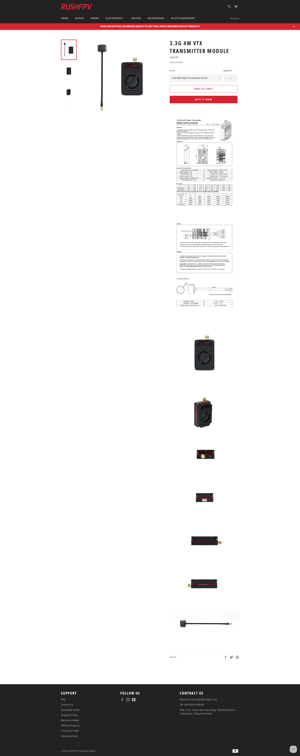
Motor (136, 18)
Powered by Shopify (86, 750)
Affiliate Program (70, 726)
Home (64, 18)
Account (234, 18)
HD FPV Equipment (183, 18)
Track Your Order (70, 731)
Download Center (70, 710)
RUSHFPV (72, 750)
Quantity (227, 71)
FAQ (63, 699)
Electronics (114, 18)
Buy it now (203, 99)
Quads (79, 18)
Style (172, 71)
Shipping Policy (69, 715)
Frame (94, 18)
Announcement (69, 736)
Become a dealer (70, 720)
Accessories (156, 18)
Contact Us (67, 705)
